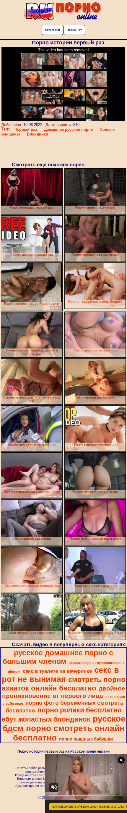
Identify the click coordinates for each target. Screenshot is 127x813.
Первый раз (25, 129)
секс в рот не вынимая (60, 675)
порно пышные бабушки (86, 739)
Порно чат (74, 29)
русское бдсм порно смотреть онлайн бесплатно (64, 728)
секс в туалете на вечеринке (57, 671)
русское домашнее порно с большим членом (58, 657)
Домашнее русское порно (68, 129)
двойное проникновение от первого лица (63, 692)
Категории (52, 29)
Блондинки (37, 134)
